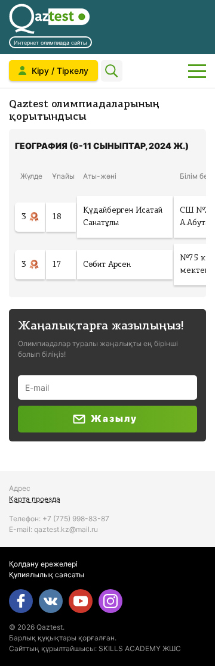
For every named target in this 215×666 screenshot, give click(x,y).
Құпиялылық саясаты (46, 574)
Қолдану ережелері (43, 563)
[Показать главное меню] (197, 71)
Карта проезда (34, 498)
